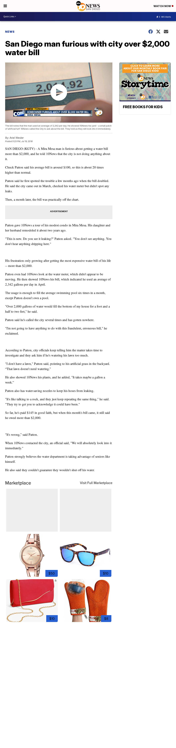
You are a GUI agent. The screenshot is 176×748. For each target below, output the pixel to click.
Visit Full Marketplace (96, 482)
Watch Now (162, 6)
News (10, 31)
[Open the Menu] (5, 6)
